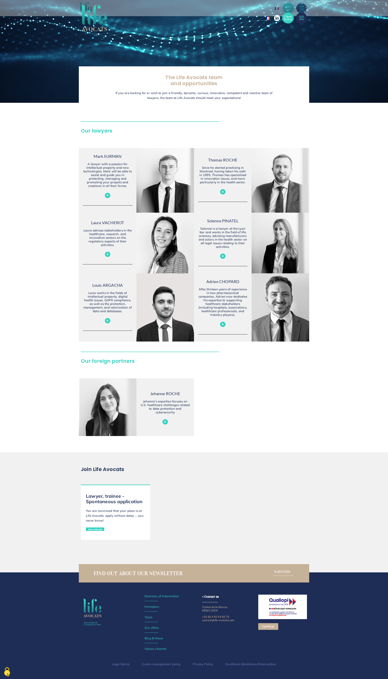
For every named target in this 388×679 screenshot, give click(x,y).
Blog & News (153, 638)
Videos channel (155, 649)
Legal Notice (121, 664)
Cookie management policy (161, 664)
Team (148, 617)
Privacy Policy (203, 664)
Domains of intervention (161, 596)
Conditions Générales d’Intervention (250, 664)
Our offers (151, 628)
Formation (151, 607)
